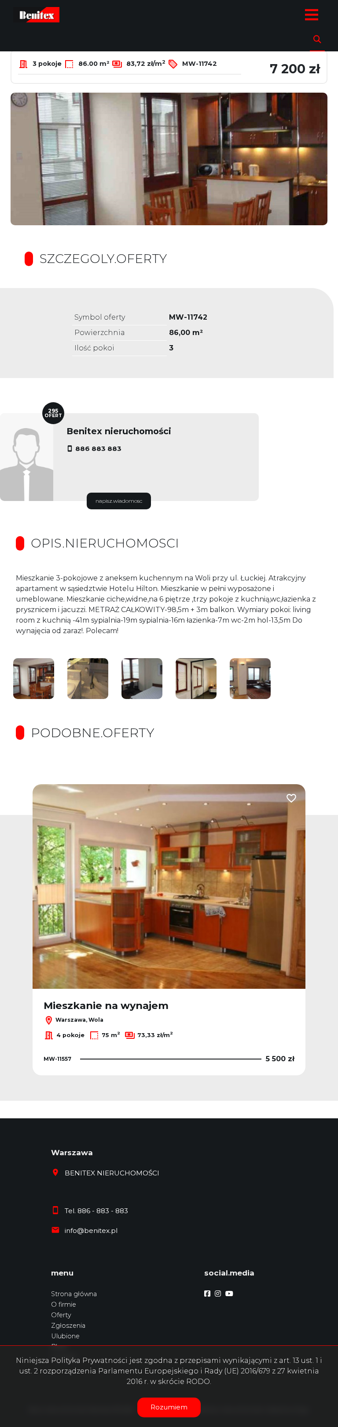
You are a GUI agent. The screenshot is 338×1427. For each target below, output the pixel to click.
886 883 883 (98, 448)
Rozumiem (169, 1407)
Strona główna (74, 1294)
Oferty (61, 1315)
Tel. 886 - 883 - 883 (96, 1211)
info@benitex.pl (91, 1230)
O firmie (63, 1304)
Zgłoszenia (68, 1326)
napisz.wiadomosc (119, 500)
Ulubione (65, 1336)
